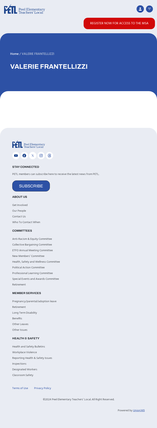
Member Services (26, 293)
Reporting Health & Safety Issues (32, 358)
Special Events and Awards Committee (35, 279)
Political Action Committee (28, 267)
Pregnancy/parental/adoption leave (34, 301)
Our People (19, 211)
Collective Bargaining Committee (32, 244)
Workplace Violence (24, 352)
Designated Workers (24, 369)
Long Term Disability (24, 313)
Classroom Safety (22, 375)
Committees (22, 230)
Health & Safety (25, 338)
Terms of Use (20, 388)
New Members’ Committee (28, 256)
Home (14, 54)
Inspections (19, 364)
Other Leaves (20, 324)
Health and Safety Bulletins (28, 346)
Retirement (19, 284)
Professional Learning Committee (32, 273)
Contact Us (19, 216)
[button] (149, 9)
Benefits (17, 318)
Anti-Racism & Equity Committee (32, 239)
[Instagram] (41, 155)
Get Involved (20, 205)
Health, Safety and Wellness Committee (36, 262)
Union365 (139, 410)
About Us (19, 196)
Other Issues (19, 330)
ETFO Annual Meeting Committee (32, 250)
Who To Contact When (26, 222)
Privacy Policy (42, 388)
